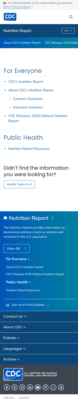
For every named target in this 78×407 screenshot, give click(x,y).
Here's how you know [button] (17, 7)
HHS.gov (9, 398)
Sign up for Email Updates (28, 305)
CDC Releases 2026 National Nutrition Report (35, 274)
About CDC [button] (13, 327)
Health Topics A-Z (19, 184)
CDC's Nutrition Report (25, 81)
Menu (66, 31)
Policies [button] (10, 337)
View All (14, 248)
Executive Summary (28, 107)
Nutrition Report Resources (29, 148)
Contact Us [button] (13, 316)
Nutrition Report (17, 30)
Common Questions (28, 98)
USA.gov (24, 398)
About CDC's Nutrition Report (22, 43)
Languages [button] (13, 348)
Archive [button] (10, 359)
